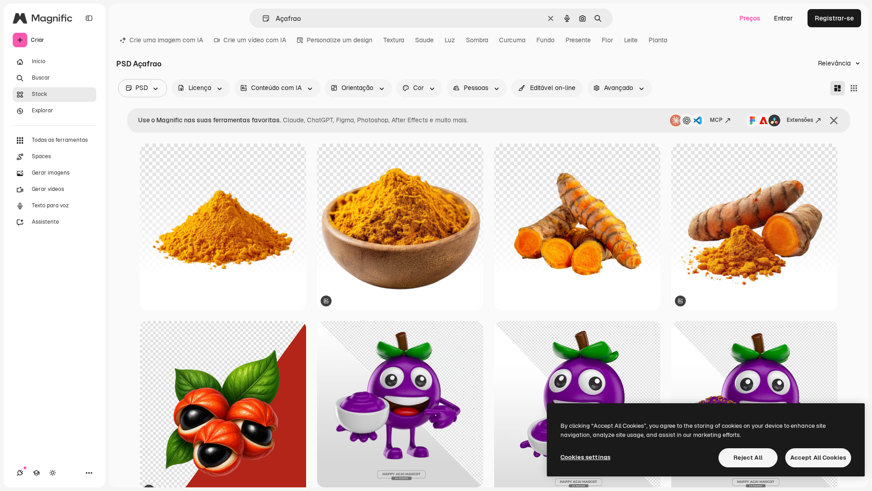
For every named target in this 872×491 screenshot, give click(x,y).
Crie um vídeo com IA (254, 40)
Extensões (800, 120)
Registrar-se (834, 18)
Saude (424, 40)
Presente (578, 40)
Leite (631, 40)
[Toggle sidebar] (89, 18)
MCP (716, 120)
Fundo (545, 40)
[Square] (854, 88)
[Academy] (36, 473)
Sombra (477, 40)
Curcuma (512, 40)
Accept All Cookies (818, 457)
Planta (658, 40)
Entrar (783, 18)
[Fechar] (833, 120)
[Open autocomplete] (262, 18)
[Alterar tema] (52, 473)
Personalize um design (339, 40)
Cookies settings (585, 457)
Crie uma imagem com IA (166, 40)
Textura (393, 40)
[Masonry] (837, 88)
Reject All (748, 457)
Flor (607, 40)
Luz (450, 40)
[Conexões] (20, 473)
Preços (749, 18)
